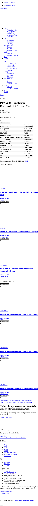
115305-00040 (3, 385)
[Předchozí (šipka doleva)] (0, 505)
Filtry (5, 28)
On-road (9, 47)
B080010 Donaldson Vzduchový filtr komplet (19, 232)
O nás (5, 57)
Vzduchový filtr (12, 30)
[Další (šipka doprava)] (2, 505)
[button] (0, 139)
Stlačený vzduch (12, 50)
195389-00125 (4, 311)
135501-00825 (4, 348)
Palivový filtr (11, 33)
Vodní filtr (10, 37)
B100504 (2, 188)
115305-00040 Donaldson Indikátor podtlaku (19, 388)
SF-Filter (10, 43)
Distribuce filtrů (8, 45)
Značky (6, 38)
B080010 (2, 228)
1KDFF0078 (3, 265)
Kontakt (6, 58)
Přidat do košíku (5, 122)
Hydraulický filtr (12, 35)
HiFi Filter (10, 42)
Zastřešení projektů (12, 55)
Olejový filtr (10, 31)
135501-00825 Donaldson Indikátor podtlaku (19, 351)
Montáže (9, 53)
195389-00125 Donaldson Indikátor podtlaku (19, 314)
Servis (5, 52)
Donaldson (10, 40)
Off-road (9, 48)
